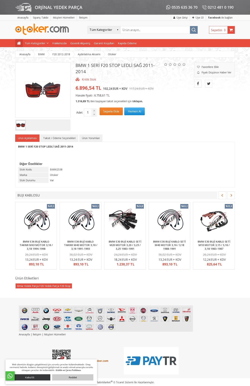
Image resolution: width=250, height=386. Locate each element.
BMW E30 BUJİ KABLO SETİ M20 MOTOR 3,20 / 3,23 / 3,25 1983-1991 (125, 245)
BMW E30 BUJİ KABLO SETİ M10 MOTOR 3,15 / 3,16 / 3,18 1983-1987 (214, 245)
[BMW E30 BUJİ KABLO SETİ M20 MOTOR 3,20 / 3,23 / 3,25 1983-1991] (125, 221)
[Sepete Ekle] (111, 111)
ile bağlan (220, 17)
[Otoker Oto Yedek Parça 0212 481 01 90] (42, 34)
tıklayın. (137, 101)
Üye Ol (200, 17)
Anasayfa (25, 334)
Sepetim (218, 30)
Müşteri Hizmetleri (55, 334)
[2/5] (168, 64)
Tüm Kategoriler (35, 43)
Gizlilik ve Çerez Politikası (68, 370)
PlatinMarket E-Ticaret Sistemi (114, 382)
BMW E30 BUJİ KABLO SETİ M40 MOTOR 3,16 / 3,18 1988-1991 (169, 245)
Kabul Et (29, 377)
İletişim (37, 334)
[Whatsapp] (10, 375)
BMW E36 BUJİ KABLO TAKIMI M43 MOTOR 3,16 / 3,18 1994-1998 (36, 245)
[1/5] (165, 64)
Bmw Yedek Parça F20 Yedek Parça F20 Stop (43, 286)
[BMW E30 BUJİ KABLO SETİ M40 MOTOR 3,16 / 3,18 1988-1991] (169, 221)
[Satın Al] (134, 111)
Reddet (73, 377)
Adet (79, 112)
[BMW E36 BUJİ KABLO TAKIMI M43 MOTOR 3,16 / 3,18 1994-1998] (36, 221)
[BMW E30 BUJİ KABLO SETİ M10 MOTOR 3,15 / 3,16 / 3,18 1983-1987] (214, 221)
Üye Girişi (182, 17)
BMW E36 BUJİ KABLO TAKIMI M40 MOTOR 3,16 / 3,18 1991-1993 (80, 245)
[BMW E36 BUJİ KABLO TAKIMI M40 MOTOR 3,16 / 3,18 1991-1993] (80, 221)
